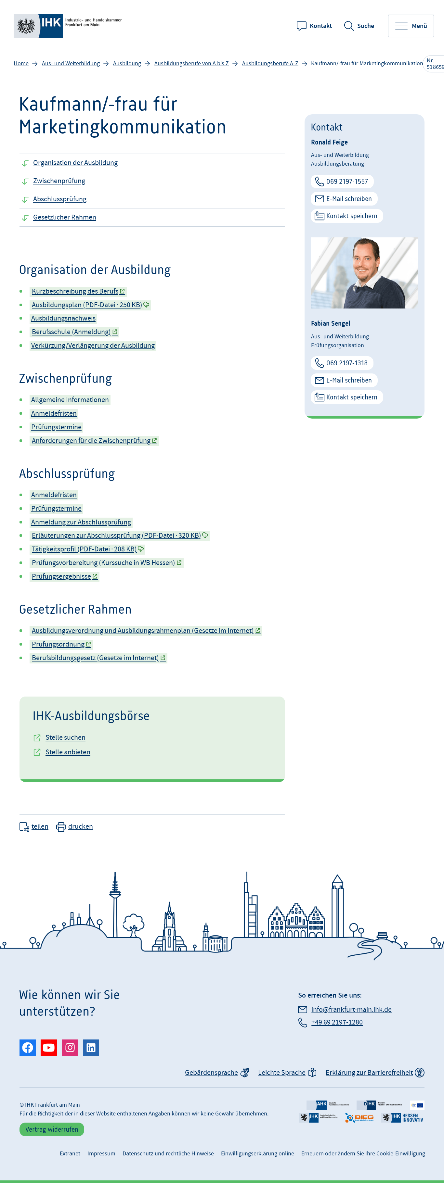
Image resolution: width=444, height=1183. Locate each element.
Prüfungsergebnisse (61, 576)
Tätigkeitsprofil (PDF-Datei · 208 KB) (84, 549)
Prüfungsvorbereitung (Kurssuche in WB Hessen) (103, 563)
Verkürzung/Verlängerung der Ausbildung (93, 345)
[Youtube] (49, 1047)
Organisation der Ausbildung (75, 163)
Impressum (101, 1153)
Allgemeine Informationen (70, 400)
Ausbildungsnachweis (63, 318)
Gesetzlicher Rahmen (64, 217)
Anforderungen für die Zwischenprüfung (91, 441)
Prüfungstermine (56, 427)
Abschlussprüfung (59, 199)
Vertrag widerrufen (51, 1129)
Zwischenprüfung (59, 181)
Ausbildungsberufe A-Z (270, 63)
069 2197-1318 (347, 363)
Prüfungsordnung (58, 644)
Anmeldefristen (54, 413)
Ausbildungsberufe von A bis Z (191, 63)
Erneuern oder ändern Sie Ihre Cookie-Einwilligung (363, 1153)
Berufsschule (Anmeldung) (71, 332)
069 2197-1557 (347, 181)
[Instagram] (70, 1047)
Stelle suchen (65, 737)
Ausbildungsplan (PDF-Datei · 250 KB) (87, 305)
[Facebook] (28, 1047)
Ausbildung (127, 63)
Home (21, 63)
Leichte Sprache (282, 1072)
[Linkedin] (91, 1047)
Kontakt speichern (351, 216)
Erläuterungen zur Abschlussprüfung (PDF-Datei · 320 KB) (116, 535)
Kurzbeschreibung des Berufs (75, 291)
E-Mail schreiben (349, 199)
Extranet (70, 1153)
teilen (40, 826)
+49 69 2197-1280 (337, 1022)
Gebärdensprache (211, 1072)
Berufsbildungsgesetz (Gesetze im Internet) (95, 658)
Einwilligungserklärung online (257, 1153)
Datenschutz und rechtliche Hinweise (168, 1153)
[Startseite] (69, 26)
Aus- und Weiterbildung (71, 63)
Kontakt (321, 26)
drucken (80, 826)
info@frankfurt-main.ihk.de (351, 1009)
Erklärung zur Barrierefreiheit (369, 1072)
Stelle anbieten (68, 752)
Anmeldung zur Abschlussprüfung (81, 522)
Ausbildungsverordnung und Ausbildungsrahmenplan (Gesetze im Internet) (143, 631)
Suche (365, 26)
